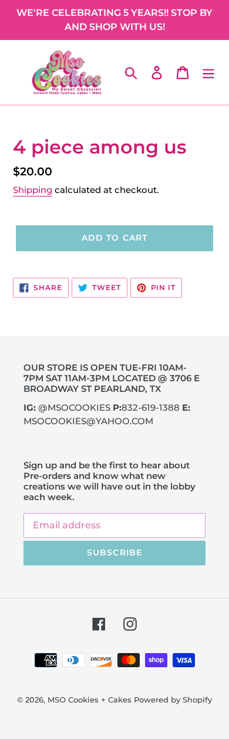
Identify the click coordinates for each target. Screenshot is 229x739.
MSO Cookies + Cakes (90, 699)
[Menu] (208, 72)
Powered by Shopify (173, 699)
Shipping (32, 189)
